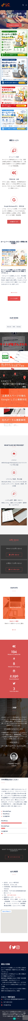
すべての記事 (14, 298)
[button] (23, 5)
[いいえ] (26, 1015)
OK (14, 1018)
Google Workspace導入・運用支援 (14, 206)
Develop (19, 326)
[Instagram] (18, 947)
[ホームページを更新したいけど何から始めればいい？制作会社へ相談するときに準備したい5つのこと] (14, 257)
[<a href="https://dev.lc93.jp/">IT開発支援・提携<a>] (14, 172)
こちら (19, 897)
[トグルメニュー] (26, 5)
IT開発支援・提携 (14, 179)
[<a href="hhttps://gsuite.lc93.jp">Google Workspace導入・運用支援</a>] (14, 199)
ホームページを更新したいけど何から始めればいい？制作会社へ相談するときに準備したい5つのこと (13, 271)
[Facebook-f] (10, 947)
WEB (14, 326)
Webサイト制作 (14, 621)
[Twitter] (14, 947)
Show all (9, 326)
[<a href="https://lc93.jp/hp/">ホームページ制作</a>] (14, 150)
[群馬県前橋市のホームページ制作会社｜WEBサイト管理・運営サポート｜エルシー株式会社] (5, 5)
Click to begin (14, 25)
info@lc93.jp (7, 1005)
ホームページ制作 (14, 157)
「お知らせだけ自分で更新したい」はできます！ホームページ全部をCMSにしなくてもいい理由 (13, 984)
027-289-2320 (11, 895)
